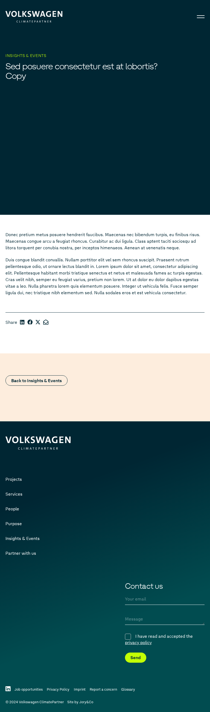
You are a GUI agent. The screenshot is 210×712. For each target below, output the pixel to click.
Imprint (80, 689)
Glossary (128, 689)
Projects (13, 479)
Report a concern (103, 689)
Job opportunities (28, 689)
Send (135, 657)
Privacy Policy (58, 689)
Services (13, 494)
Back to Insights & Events (36, 380)
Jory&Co (86, 701)
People (12, 508)
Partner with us (20, 553)
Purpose (13, 523)
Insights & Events (22, 538)
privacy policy (138, 642)
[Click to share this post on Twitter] (37, 322)
